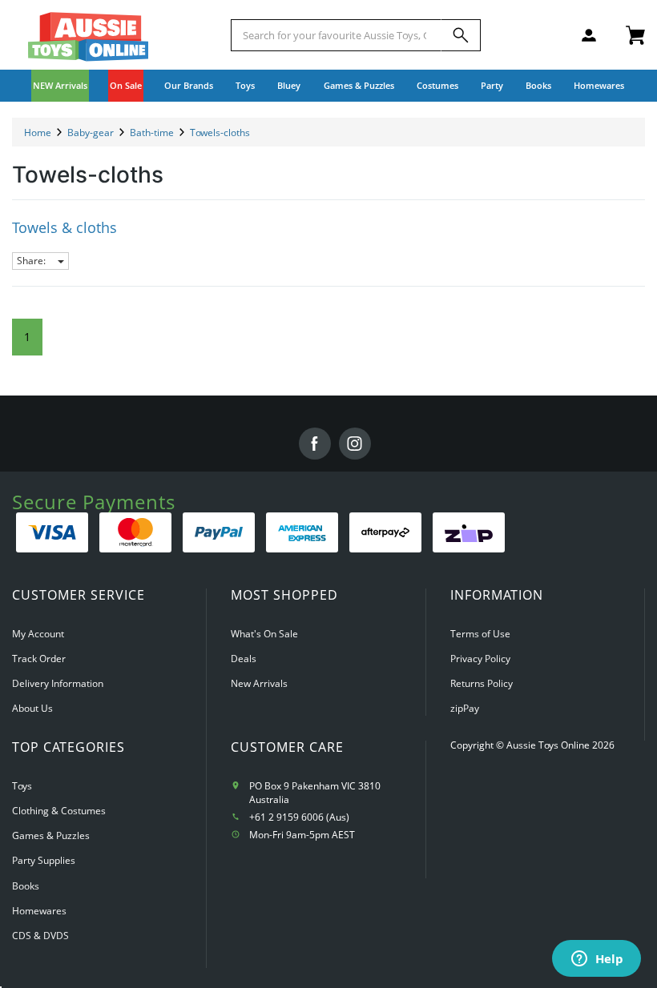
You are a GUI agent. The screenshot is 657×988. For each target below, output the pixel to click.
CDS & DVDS (40, 935)
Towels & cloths (64, 227)
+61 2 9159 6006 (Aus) (299, 817)
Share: (32, 260)
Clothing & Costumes (59, 810)
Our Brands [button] (188, 85)
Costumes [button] (437, 85)
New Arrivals (259, 683)
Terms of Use (480, 634)
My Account (38, 634)
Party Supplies (43, 860)
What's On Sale (264, 634)
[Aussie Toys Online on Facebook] (315, 444)
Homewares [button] (599, 85)
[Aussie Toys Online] (88, 37)
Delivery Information (57, 683)
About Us (32, 708)
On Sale (126, 85)
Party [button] (492, 85)
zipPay (464, 708)
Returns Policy (481, 683)
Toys (22, 786)
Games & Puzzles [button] (359, 85)
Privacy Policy (480, 658)
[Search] (461, 35)
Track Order (39, 658)
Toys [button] (245, 85)
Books (538, 85)
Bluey (288, 85)
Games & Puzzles (51, 835)
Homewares (39, 911)
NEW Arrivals (60, 85)
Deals (243, 658)
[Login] (589, 35)
